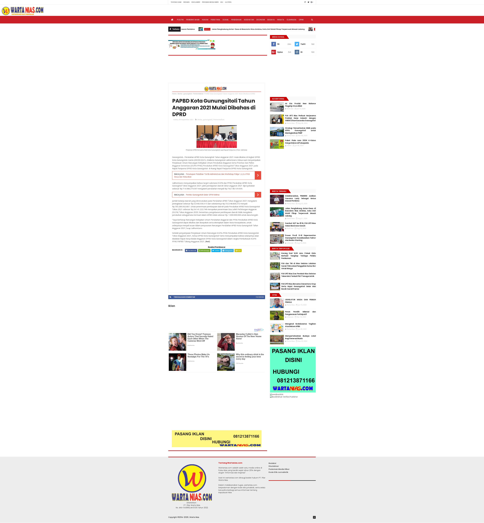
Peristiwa (215, 19)
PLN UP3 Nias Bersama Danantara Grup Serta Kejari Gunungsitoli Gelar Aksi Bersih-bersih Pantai (298, 286)
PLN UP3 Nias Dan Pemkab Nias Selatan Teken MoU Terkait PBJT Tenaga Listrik (298, 274)
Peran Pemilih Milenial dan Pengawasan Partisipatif (300, 313)
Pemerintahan (193, 19)
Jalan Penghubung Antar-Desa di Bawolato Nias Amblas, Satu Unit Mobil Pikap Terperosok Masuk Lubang (233, 29)
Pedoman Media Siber (210, 2)
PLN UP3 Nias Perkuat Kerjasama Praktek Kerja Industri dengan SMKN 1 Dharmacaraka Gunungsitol (300, 118)
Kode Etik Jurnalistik (278, 472)
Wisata (280, 19)
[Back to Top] (314, 517)
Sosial (226, 19)
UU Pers (228, 2)
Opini (301, 19)
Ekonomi (260, 19)
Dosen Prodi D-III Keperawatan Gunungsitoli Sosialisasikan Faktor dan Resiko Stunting (300, 238)
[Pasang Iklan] (217, 446)
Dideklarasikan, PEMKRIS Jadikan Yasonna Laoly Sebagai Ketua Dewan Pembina (300, 198)
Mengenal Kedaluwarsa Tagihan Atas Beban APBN (300, 325)
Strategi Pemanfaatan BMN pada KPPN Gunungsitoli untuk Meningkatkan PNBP (300, 130)
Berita (182, 29)
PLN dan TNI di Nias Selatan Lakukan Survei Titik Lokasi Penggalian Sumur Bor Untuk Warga (298, 266)
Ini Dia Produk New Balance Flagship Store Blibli (300, 104)
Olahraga (291, 19)
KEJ (221, 2)
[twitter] (308, 2)
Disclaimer (195, 2)
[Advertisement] (216, 271)
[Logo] (192, 500)
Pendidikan (236, 19)
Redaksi (186, 2)
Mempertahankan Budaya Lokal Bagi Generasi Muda (300, 337)
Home (174, 94)
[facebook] (305, 2)
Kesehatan (249, 19)
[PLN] (191, 48)
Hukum (205, 19)
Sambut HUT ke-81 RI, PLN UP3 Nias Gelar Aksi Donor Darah (300, 224)
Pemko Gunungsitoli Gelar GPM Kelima (202, 194)
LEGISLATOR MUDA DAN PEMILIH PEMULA (300, 300)
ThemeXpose (174, 520)
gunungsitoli (187, 94)
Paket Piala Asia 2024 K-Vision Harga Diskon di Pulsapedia (300, 141)
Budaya (271, 19)
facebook (260, 297)
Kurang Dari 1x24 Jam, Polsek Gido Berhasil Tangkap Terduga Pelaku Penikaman (298, 255)
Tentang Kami (176, 2)
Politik (180, 19)
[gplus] (311, 2)
